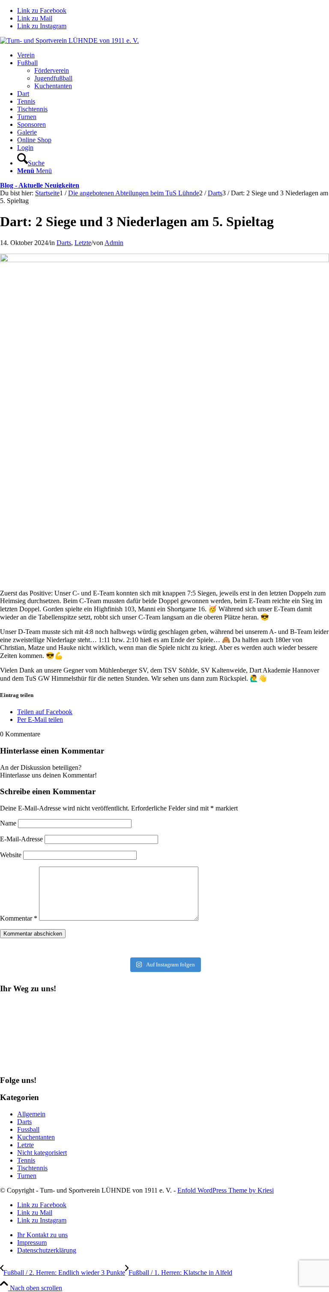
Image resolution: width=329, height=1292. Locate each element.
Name (8, 823)
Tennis (26, 1160)
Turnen (26, 1175)
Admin (114, 242)
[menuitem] (173, 55)
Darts (64, 242)
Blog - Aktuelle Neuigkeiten (39, 185)
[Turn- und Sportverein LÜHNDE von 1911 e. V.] (69, 40)
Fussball (28, 1129)
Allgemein (31, 1114)
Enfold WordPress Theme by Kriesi (225, 1190)
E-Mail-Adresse (21, 839)
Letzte (83, 242)
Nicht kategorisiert (42, 1152)
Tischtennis (32, 1168)
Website (10, 854)
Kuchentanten (36, 1137)
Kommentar (18, 918)
